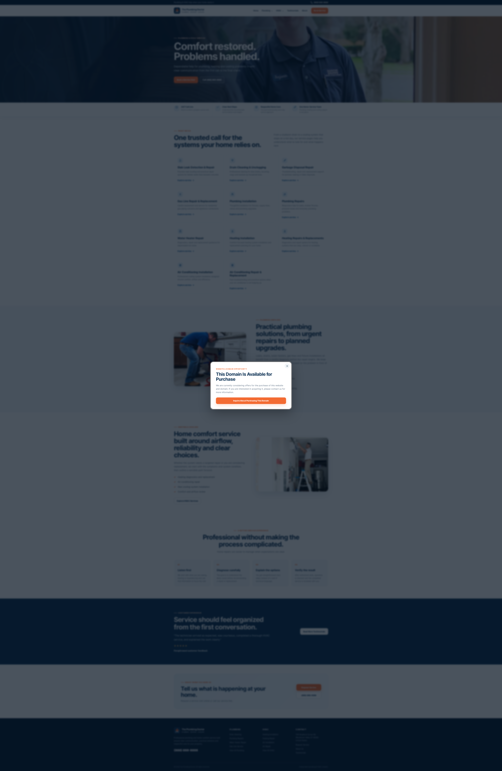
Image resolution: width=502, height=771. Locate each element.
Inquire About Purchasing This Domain (251, 401)
